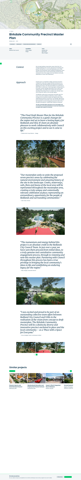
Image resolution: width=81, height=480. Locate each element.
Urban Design (29, 50)
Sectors (38, 1)
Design (27, 51)
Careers (53, 1)
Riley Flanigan (45, 53)
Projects (49, 1)
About (28, 1)
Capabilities (43, 1)
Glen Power (44, 51)
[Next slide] (36, 354)
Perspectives (33, 1)
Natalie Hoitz (44, 50)
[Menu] (71, 1)
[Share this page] (71, 44)
